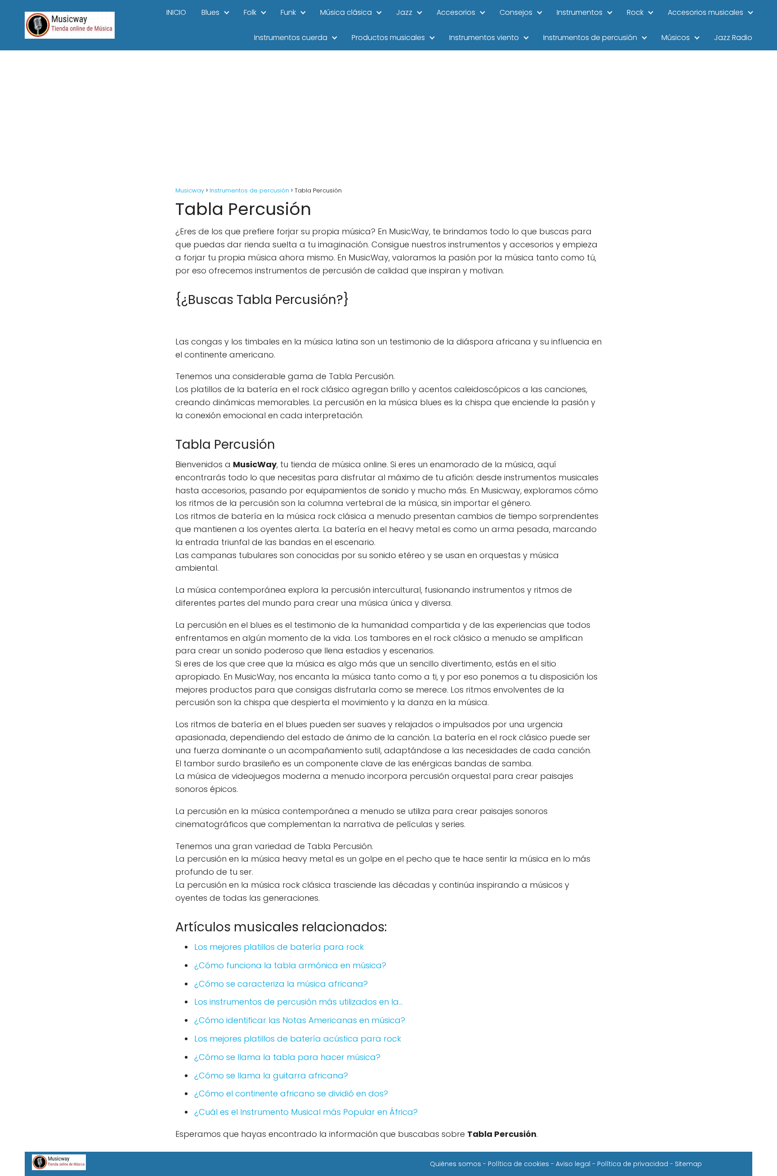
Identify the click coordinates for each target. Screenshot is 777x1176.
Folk (250, 12)
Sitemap (688, 1163)
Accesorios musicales (705, 12)
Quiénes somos (455, 1163)
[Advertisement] (388, 118)
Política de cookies (518, 1163)
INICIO (176, 12)
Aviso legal (573, 1163)
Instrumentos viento (484, 37)
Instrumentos (580, 12)
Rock (635, 12)
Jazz (404, 12)
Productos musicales (388, 37)
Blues (210, 12)
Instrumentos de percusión (590, 37)
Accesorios (456, 12)
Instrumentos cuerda (290, 37)
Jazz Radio (733, 37)
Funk (288, 12)
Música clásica (346, 12)
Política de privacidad (632, 1163)
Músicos (675, 37)
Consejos (516, 12)
